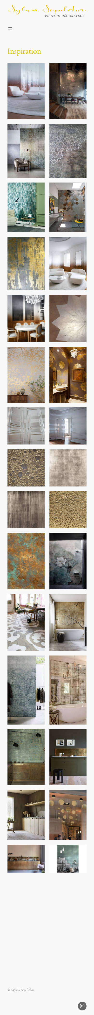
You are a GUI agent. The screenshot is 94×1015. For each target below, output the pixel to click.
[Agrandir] (38, 69)
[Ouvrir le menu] (10, 28)
